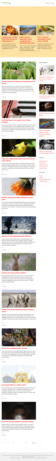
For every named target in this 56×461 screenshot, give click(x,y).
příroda (3, 94)
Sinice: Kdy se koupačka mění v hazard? (14, 348)
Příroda (52, 3)
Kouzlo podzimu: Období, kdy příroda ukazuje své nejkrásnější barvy (10, 39)
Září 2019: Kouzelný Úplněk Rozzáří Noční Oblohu (18, 421)
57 (26, 442)
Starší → (34, 442)
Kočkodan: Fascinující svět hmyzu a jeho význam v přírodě (46, 78)
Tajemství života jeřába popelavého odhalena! (16, 236)
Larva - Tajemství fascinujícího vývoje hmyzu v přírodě (43, 39)
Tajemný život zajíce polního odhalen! (14, 273)
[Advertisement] (28, 17)
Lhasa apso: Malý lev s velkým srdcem (14, 385)
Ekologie (47, 3)
